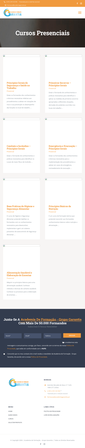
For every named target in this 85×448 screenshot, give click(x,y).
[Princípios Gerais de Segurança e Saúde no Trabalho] (21, 66)
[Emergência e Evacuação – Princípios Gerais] (63, 130)
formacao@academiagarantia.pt (58, 397)
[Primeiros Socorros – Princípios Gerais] (63, 66)
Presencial (10, 91)
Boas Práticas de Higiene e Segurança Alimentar (18, 190)
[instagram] (81, 3)
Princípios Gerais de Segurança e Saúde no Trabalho (18, 66)
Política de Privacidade (39, 357)
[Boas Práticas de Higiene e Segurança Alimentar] (21, 190)
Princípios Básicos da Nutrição (60, 190)
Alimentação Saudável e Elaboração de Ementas (18, 256)
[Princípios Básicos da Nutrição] (63, 190)
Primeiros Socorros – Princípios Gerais (60, 66)
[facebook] (77, 3)
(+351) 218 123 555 (53, 391)
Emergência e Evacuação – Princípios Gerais (60, 129)
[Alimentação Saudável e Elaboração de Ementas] (21, 256)
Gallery (24, 66)
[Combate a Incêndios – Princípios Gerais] (21, 130)
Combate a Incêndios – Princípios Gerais (18, 129)
